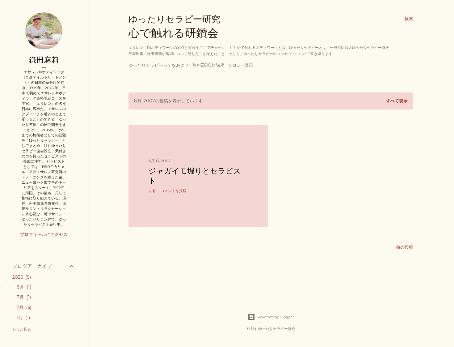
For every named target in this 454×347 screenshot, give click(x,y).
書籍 (248, 65)
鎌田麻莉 (44, 60)
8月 (23, 287)
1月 (23, 317)
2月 (23, 307)
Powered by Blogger (276, 317)
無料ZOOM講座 (208, 65)
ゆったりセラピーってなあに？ (158, 65)
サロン (234, 65)
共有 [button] (152, 190)
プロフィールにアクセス (44, 234)
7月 (23, 297)
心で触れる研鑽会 (174, 26)
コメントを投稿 (174, 190)
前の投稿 (404, 247)
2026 (21, 277)
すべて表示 (397, 101)
